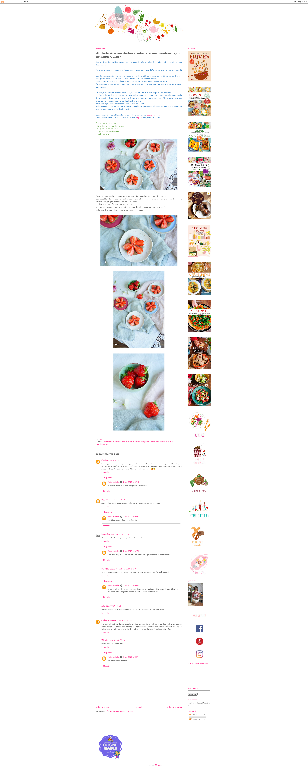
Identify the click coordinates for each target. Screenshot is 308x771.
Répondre (105, 472)
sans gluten (145, 442)
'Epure (139, 118)
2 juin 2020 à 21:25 (124, 621)
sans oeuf (163, 442)
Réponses (108, 478)
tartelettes (101, 444)
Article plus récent (103, 707)
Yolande (104, 640)
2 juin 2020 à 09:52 (131, 586)
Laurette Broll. (153, 115)
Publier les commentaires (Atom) (120, 711)
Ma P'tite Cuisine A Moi (111, 569)
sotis (103, 606)
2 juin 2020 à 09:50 (131, 517)
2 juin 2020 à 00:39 (117, 500)
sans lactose (154, 442)
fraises (137, 442)
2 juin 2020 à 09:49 (131, 482)
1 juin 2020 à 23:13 (115, 460)
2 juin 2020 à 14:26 (113, 606)
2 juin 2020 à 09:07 (129, 569)
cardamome (107, 442)
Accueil (139, 707)
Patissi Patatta (107, 534)
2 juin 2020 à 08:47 (122, 534)
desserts (131, 442)
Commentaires (196, 719)
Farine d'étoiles (113, 482)
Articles (194, 715)
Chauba (104, 460)
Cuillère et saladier (108, 621)
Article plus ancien (174, 707)
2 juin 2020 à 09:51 (131, 551)
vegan (108, 444)
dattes (124, 442)
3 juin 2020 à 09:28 (117, 640)
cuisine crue (117, 442)
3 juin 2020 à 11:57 (130, 657)
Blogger (158, 765)
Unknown (104, 500)
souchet (170, 442)
